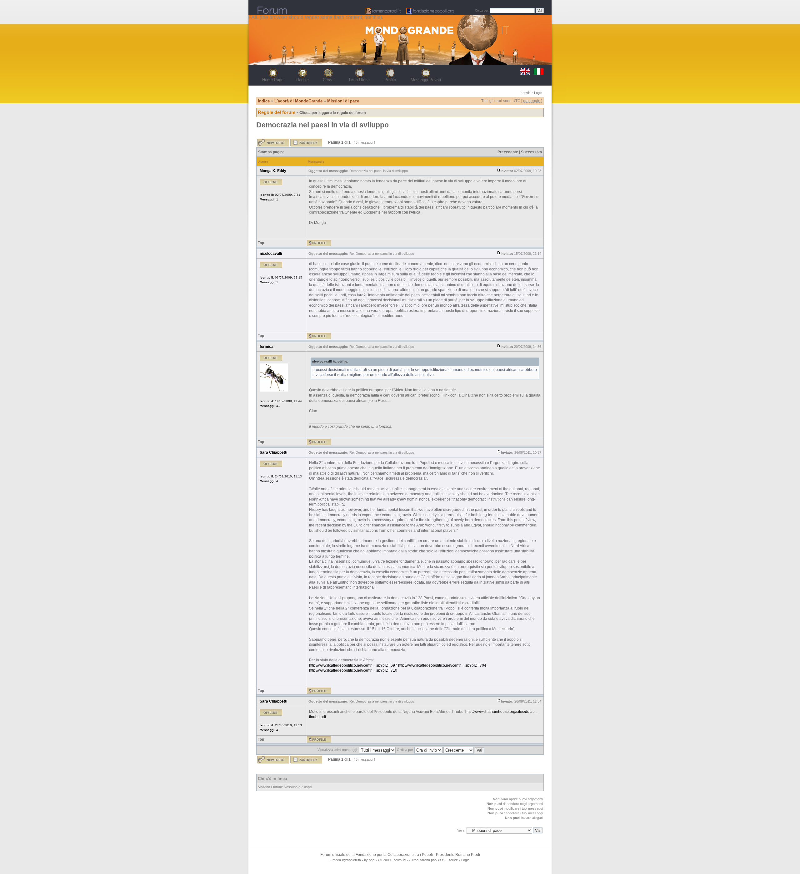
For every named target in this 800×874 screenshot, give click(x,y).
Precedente (508, 152)
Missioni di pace (343, 101)
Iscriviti (525, 93)
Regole (302, 79)
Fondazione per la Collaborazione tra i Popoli (394, 854)
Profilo (390, 79)
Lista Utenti (359, 79)
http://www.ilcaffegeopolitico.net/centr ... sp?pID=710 (353, 670)
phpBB (374, 860)
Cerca (328, 79)
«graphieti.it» (351, 860)
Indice (264, 101)
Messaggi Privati (426, 79)
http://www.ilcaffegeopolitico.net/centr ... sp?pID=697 (353, 665)
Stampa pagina (271, 152)
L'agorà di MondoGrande (298, 101)
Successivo (531, 152)
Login (538, 93)
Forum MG (400, 860)
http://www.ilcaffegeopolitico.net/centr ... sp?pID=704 (442, 665)
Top (261, 243)
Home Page (272, 79)
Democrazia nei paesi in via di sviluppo (322, 125)
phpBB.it (437, 860)
